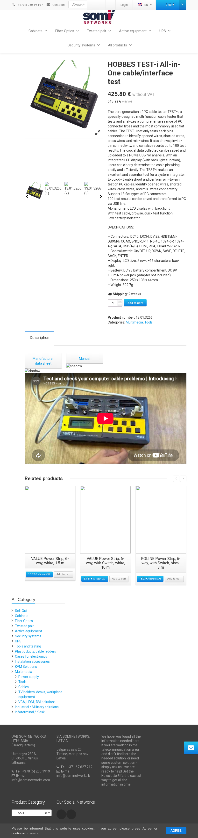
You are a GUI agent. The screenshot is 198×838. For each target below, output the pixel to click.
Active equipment (133, 31)
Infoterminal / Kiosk (30, 712)
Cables (23, 687)
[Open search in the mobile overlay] (110, 4)
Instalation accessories (32, 661)
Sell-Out (21, 611)
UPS (162, 31)
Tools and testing (28, 646)
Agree (176, 830)
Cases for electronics (31, 656)
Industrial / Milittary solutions (37, 707)
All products (117, 45)
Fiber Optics (64, 31)
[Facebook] (61, 814)
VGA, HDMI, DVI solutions (37, 702)
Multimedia (134, 322)
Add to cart (135, 303)
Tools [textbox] (30, 813)
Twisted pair (96, 31)
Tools (148, 322)
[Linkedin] (71, 814)
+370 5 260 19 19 (29, 5)
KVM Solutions (26, 667)
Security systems (81, 45)
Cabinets (35, 31)
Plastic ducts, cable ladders (35, 651)
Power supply (28, 677)
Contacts (58, 5)
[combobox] (32, 812)
